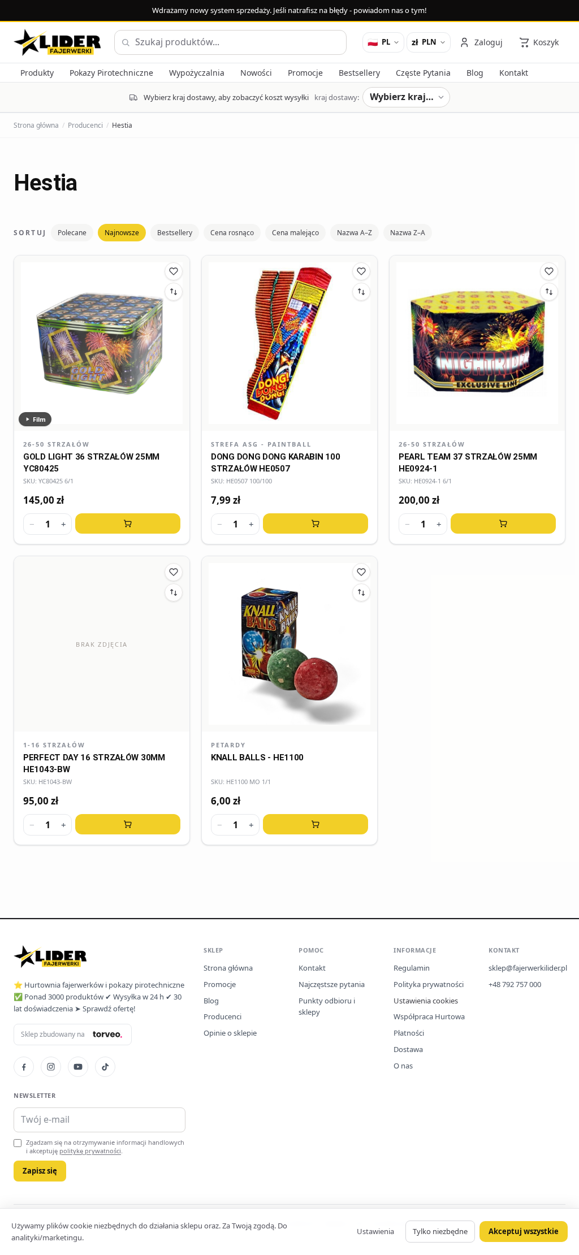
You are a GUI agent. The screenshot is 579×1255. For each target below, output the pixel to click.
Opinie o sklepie (230, 1033)
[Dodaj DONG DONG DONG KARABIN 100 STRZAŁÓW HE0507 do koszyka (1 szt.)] (315, 523)
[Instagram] (51, 1067)
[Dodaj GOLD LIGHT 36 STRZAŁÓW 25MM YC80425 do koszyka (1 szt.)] (127, 523)
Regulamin (412, 968)
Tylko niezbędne (440, 1231)
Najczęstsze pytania (332, 984)
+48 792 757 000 (515, 984)
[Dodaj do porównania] (174, 292)
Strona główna (36, 125)
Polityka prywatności (429, 984)
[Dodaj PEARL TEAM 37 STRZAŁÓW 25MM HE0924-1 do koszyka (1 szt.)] (503, 523)
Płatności (409, 1033)
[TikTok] (105, 1067)
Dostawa (408, 1049)
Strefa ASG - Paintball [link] (261, 444)
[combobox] (230, 42)
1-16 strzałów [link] (54, 745)
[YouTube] (78, 1067)
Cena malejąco (295, 232)
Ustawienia (375, 1231)
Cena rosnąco (232, 232)
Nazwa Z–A (407, 232)
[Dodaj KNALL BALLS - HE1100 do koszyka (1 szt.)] (315, 824)
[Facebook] (24, 1067)
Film (39, 419)
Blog (211, 1001)
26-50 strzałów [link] (56, 444)
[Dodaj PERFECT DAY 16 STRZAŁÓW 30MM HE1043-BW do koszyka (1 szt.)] (127, 824)
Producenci (85, 125)
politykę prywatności (90, 1150)
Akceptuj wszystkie (524, 1231)
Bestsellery (174, 232)
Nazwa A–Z (354, 232)
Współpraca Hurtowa (429, 1016)
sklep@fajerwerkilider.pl (528, 968)
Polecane (72, 232)
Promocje (220, 984)
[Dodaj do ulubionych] (174, 271)
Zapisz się (40, 1171)
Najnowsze (122, 232)
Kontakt (312, 968)
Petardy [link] (228, 745)
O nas (403, 1066)
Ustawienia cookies (426, 1001)
